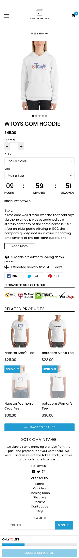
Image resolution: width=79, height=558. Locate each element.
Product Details (17, 201)
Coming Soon (39, 493)
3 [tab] (39, 116)
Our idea (39, 488)
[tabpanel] (39, 77)
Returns (39, 502)
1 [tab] (33, 116)
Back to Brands (43, 427)
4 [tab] (43, 116)
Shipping (39, 497)
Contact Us (39, 506)
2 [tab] (36, 116)
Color (8, 154)
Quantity (9, 139)
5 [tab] (46, 116)
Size (7, 169)
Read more (20, 246)
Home (39, 484)
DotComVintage (38, 439)
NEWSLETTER (40, 518)
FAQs (39, 511)
